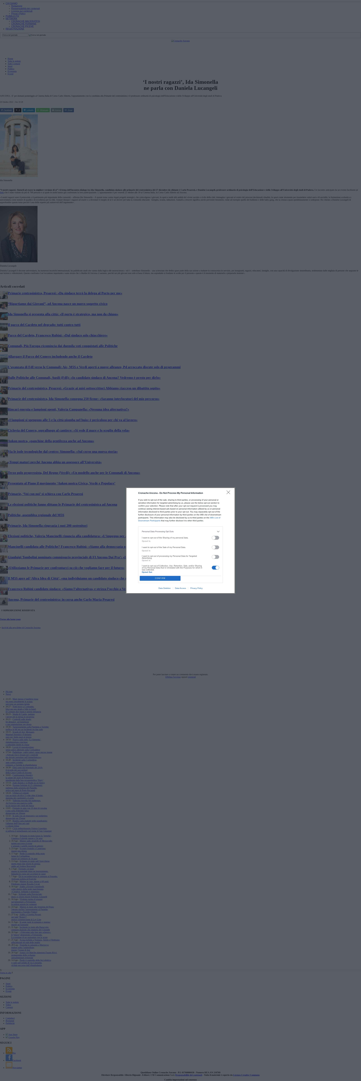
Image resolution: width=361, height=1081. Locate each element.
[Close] (229, 493)
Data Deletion (165, 588)
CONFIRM (160, 578)
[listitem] (180, 531)
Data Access (180, 588)
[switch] (215, 538)
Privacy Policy (196, 588)
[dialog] (180, 540)
